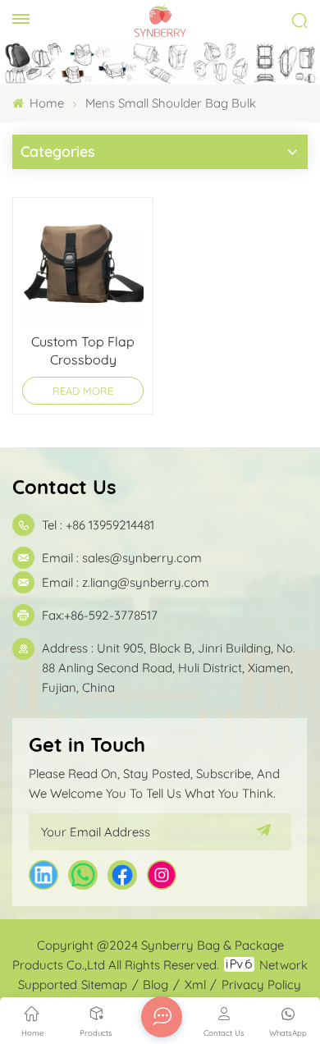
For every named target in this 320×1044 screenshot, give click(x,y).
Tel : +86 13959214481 (98, 525)
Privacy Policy (261, 984)
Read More (83, 390)
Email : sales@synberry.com (122, 558)
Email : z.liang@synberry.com (125, 582)
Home (45, 103)
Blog (155, 984)
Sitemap (104, 984)
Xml (195, 984)
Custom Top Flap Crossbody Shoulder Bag (83, 351)
